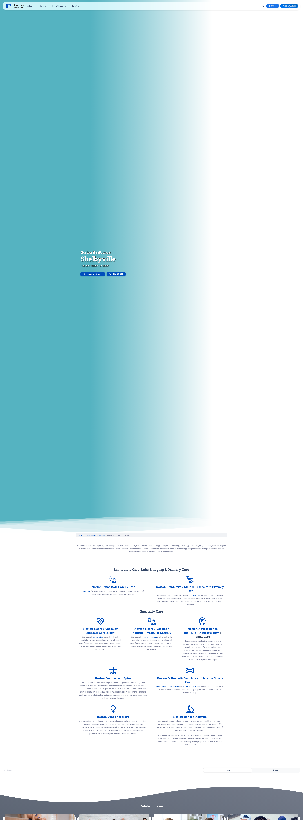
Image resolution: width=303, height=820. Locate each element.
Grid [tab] (228, 770)
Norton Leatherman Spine (113, 678)
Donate (272, 5)
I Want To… (76, 6)
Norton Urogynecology (113, 717)
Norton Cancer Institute (190, 717)
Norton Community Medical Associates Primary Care (190, 589)
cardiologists (98, 637)
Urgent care (85, 591)
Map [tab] (276, 770)
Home (80, 535)
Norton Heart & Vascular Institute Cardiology (100, 631)
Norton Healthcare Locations (94, 535)
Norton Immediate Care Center (113, 587)
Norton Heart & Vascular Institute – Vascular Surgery (151, 631)
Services (43, 6)
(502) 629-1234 (117, 274)
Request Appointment (94, 274)
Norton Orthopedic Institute (167, 686)
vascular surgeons (149, 637)
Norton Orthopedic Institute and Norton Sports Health (190, 680)
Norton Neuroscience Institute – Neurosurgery (201, 631)
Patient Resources (59, 6)
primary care (194, 595)
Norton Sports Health (191, 686)
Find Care (30, 6)
